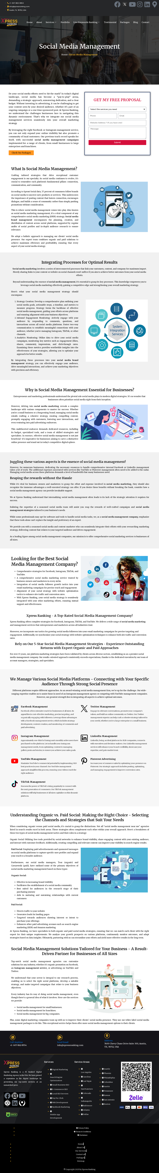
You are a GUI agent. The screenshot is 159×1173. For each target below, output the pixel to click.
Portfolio (65, 22)
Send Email (62, 1042)
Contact (145, 22)
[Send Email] (59, 1037)
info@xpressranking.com (70, 1045)
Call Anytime (16, 1042)
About (39, 22)
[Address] (107, 1035)
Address (108, 1040)
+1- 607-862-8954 (18, 1045)
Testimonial (110, 22)
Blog (135, 22)
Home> (79, 54)
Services (50, 22)
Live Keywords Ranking (85, 22)
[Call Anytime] (12, 1037)
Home (30, 22)
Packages (125, 22)
